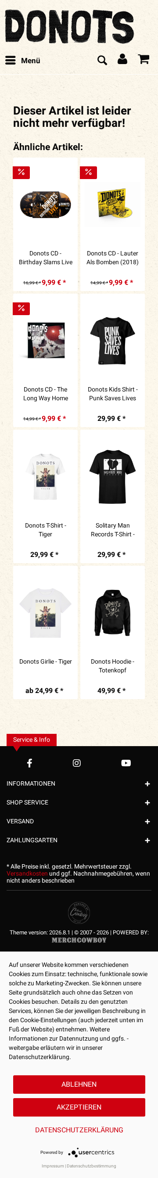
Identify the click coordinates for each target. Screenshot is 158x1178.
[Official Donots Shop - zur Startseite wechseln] (70, 24)
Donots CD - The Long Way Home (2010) (45, 394)
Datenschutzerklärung (79, 1130)
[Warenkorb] (144, 61)
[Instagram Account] (77, 763)
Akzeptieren (79, 1107)
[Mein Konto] (123, 61)
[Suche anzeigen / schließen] (102, 61)
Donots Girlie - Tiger (45, 661)
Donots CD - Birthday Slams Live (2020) (45, 258)
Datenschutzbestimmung (91, 1166)
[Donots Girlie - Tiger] (45, 612)
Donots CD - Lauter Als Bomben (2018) (112, 258)
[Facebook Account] (29, 763)
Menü (30, 60)
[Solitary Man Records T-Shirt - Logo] (112, 476)
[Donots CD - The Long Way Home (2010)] (45, 340)
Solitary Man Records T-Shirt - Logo (113, 530)
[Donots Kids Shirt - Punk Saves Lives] (112, 340)
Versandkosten (27, 873)
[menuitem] (22, 61)
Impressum (53, 1166)
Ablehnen (79, 1084)
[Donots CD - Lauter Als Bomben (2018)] (112, 204)
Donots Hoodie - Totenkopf (112, 666)
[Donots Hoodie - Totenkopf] (112, 612)
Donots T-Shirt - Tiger (45, 530)
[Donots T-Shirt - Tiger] (45, 476)
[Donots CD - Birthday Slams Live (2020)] (45, 204)
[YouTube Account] (126, 763)
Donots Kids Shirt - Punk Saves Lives (113, 394)
